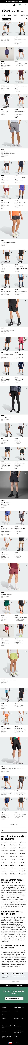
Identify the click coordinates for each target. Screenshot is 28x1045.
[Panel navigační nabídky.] (2, 5)
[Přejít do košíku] (25, 5)
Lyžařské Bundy (12, 865)
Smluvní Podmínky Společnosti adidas (6, 1037)
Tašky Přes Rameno (13, 874)
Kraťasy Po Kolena (4, 874)
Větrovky (3, 871)
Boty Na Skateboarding (22, 845)
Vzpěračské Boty (22, 862)
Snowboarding (4, 865)
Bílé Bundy (22, 865)
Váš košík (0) (19, 985)
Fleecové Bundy (21, 859)
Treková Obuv (22, 850)
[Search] (22, 5)
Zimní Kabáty (4, 842)
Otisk (3, 1014)
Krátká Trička (4, 850)
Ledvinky (3, 847)
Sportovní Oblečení (12, 862)
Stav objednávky (5, 1011)
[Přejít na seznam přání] (5, 5)
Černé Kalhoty (13, 845)
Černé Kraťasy (22, 871)
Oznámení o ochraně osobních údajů (18, 1032)
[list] (14, 15)
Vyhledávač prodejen (18, 1018)
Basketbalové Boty (22, 868)
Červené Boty (13, 871)
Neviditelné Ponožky (13, 854)
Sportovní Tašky (3, 859)
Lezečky (21, 856)
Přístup (16, 1036)
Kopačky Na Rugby (22, 842)
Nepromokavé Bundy (13, 856)
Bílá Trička (13, 842)
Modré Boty (13, 847)
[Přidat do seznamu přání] (11, 24)
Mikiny (2, 868)
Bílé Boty (12, 859)
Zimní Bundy (22, 847)
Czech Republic (16, 1042)
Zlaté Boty (12, 850)
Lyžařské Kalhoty (12, 868)
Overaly (3, 845)
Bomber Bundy (5, 853)
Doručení (4, 1007)
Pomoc (15, 1014)
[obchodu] (14, 6)
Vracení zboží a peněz (18, 1007)
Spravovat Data (17, 1025)
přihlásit (8, 985)
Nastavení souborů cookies (6, 1026)
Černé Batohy (22, 853)
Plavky (2, 862)
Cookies (4, 1031)
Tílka (2, 856)
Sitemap (16, 1011)
